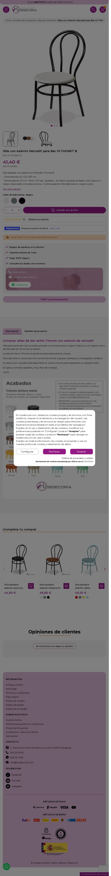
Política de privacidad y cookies (77, 458)
